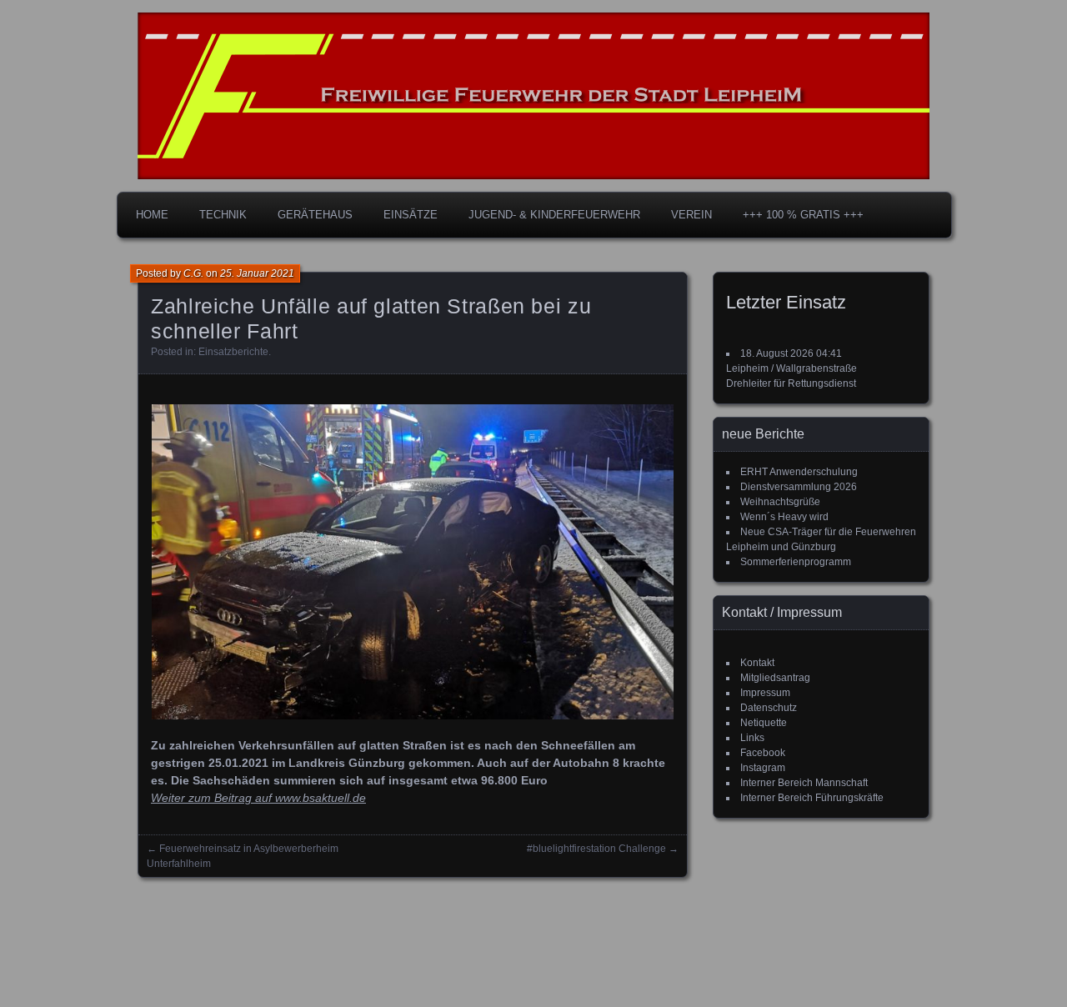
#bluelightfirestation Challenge (596, 848)
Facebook (762, 753)
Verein (691, 214)
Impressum (765, 693)
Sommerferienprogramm (795, 562)
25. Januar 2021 (257, 273)
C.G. (193, 273)
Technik (223, 214)
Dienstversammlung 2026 (798, 487)
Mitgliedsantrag (775, 678)
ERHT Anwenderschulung (799, 472)
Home (152, 214)
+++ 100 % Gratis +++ (803, 214)
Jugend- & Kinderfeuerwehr (554, 214)
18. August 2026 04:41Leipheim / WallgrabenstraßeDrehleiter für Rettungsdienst (791, 368)
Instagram (762, 768)
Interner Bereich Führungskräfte (812, 798)
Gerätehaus (315, 214)
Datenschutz (768, 708)
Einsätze (410, 214)
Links (752, 738)
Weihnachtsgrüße (780, 502)
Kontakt (757, 663)
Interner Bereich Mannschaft (804, 783)
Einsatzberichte (233, 352)
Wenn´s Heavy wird (784, 517)
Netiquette (763, 723)
